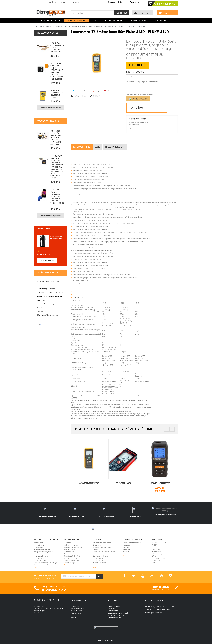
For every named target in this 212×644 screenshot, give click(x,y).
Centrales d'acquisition (71, 560)
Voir (35, 567)
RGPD (73, 615)
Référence (130, 72)
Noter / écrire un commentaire (140, 129)
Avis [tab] (97, 146)
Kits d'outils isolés (99, 562)
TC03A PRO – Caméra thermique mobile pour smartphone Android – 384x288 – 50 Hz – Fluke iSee (57, 197)
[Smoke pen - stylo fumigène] (43, 48)
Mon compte (114, 600)
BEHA (154, 547)
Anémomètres (69, 551)
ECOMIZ (111, 640)
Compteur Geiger (69, 562)
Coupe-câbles (98, 558)
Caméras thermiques (71, 558)
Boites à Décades (40, 558)
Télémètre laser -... (116, 483)
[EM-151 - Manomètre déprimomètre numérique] (43, 96)
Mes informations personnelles (118, 613)
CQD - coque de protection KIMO (56, 237)
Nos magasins (76, 613)
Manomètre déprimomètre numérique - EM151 (57, 93)
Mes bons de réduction (116, 615)
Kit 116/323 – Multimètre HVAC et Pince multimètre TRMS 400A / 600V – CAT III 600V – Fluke (56, 137)
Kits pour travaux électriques (103, 565)
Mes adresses (113, 611)
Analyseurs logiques (41, 556)
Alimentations (39, 545)
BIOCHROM (156, 549)
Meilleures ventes (47, 32)
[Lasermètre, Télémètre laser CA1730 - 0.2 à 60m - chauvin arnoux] (152, 458)
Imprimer (96, 96)
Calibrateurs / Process (42, 560)
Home (40, 26)
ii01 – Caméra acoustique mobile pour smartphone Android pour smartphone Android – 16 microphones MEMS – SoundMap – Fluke (56, 167)
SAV (124, 554)
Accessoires (38, 543)
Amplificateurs (39, 547)
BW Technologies (158, 554)
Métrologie (126, 549)
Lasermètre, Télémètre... (81, 483)
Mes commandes (114, 606)
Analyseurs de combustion (73, 547)
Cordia (154, 562)
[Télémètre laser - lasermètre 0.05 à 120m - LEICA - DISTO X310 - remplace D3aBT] (116, 458)
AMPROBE (155, 545)
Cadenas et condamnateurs (102, 547)
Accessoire (68, 543)
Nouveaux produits (48, 120)
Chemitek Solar (157, 560)
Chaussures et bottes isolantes (104, 551)
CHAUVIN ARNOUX (158, 558)
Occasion (126, 551)
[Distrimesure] (51, 12)
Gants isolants (98, 560)
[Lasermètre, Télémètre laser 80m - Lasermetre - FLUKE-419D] (81, 458)
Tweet (76, 91)
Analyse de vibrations (71, 545)
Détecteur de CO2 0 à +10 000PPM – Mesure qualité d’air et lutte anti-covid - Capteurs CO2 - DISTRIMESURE (57, 71)
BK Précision (156, 551)
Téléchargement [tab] (115, 146)
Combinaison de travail (101, 556)
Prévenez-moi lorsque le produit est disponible (142, 82)
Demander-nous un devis (160, 589)
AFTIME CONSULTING (159, 543)
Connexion (143, 13)
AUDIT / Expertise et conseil (132, 543)
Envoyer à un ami (80, 96)
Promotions (44, 228)
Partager (86, 91)
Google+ (98, 91)
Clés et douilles (98, 554)
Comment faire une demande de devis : (139, 95)
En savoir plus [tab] (81, 146)
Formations (127, 545)
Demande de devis (115, 2)
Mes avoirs (111, 608)
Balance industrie (70, 554)
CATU (154, 556)
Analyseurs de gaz (70, 549)
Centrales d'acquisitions (42, 565)
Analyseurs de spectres (42, 549)
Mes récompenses (114, 617)
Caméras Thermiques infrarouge (45, 562)
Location (126, 547)
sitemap (74, 617)
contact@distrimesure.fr (153, 612)
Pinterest (109, 91)
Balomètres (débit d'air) (72, 556)
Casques (96, 549)
